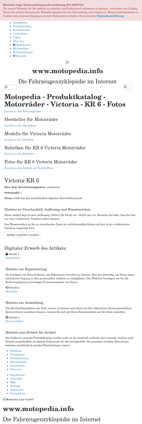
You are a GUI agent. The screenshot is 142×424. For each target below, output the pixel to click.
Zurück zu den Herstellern (20, 125)
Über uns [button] (18, 41)
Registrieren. (13, 258)
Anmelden (16, 378)
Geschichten (17, 366)
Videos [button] (17, 37)
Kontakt (15, 386)
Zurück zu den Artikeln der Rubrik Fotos (28, 168)
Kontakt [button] (21, 56)
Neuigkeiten (17, 354)
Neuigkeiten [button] (20, 22)
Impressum (16, 390)
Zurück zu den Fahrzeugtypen (22, 111)
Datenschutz (17, 393)
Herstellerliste (18, 362)
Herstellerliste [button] (21, 30)
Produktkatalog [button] (22, 26)
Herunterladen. (15, 321)
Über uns (15, 369)
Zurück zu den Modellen (19, 140)
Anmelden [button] (22, 48)
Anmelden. (12, 291)
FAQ (12, 382)
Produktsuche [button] (24, 52)
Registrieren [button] (23, 45)
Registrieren (17, 375)
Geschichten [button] (20, 34)
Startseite (16, 351)
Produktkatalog (19, 358)
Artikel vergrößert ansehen (23, 235)
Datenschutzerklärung (110, 16)
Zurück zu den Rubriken (19, 154)
